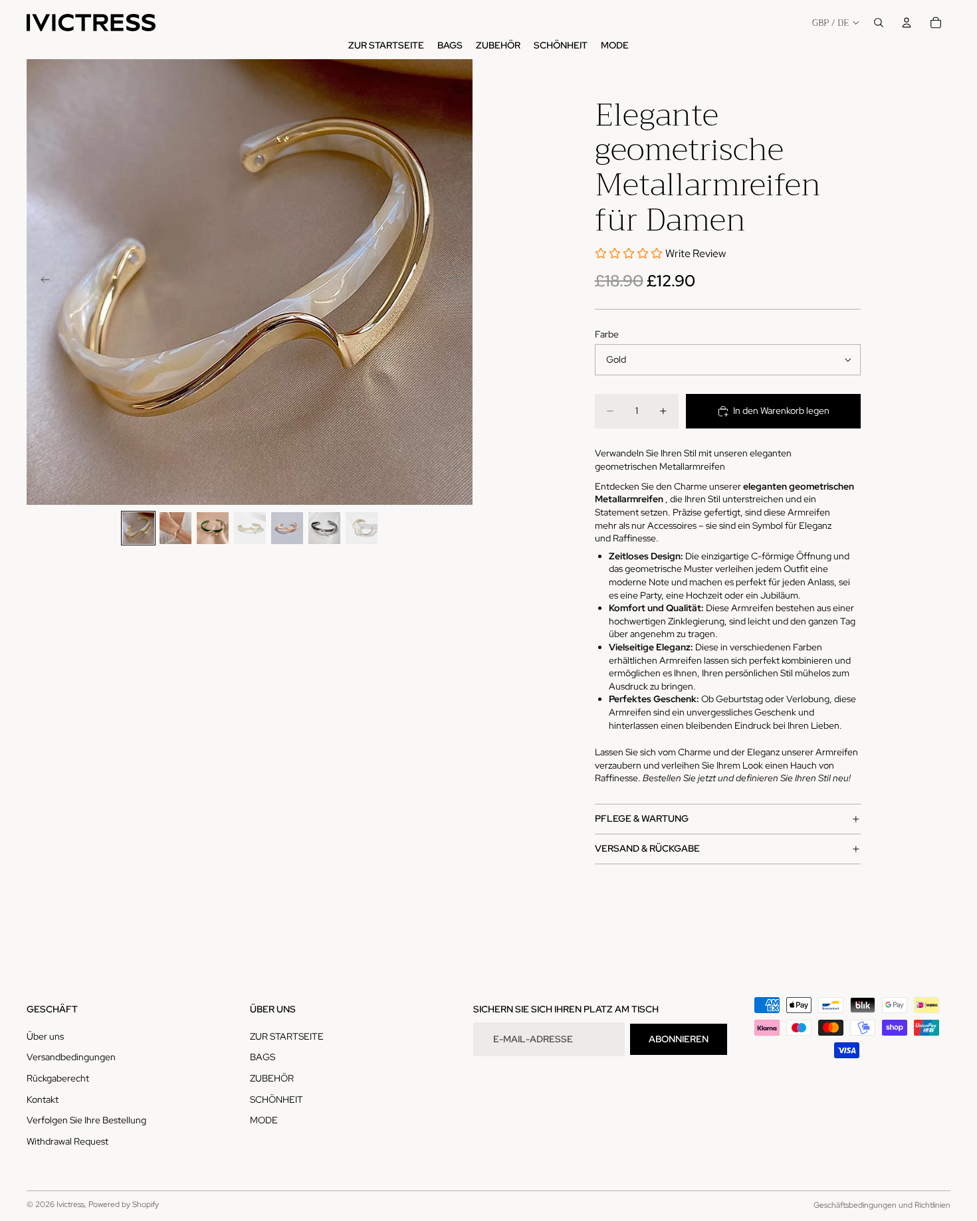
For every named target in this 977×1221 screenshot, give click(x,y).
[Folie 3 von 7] (213, 528)
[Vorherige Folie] (41, 281)
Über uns (45, 1036)
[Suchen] (878, 22)
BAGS (262, 1057)
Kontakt (42, 1099)
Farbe (607, 334)
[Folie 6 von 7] (324, 528)
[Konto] (906, 22)
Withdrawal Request (67, 1141)
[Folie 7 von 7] (362, 528)
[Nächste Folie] (458, 281)
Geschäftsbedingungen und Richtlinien (882, 1205)
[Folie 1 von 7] (138, 528)
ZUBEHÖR (272, 1078)
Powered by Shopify (123, 1204)
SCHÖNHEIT (276, 1099)
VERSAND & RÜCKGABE (647, 848)
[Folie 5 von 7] (287, 528)
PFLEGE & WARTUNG (642, 818)
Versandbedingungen (71, 1057)
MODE (264, 1120)
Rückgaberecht (58, 1078)
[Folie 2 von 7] (175, 528)
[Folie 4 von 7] (250, 528)
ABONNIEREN (678, 1039)
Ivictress (70, 1204)
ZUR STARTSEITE (287, 1036)
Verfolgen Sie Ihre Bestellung (86, 1120)
